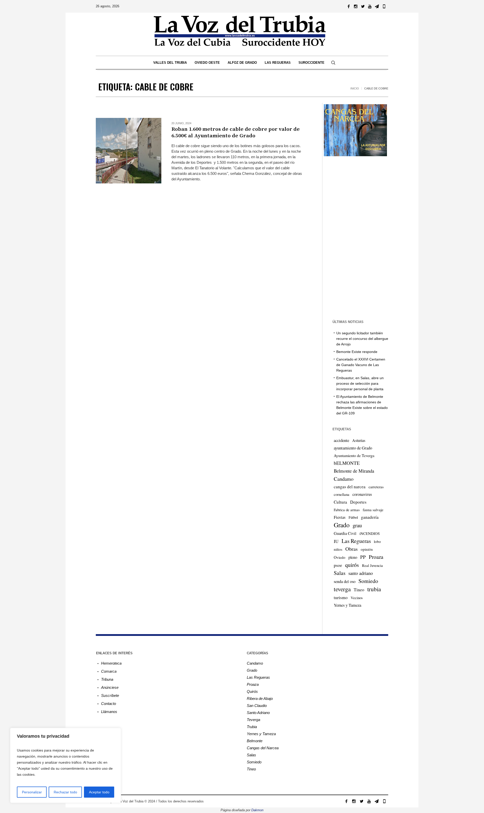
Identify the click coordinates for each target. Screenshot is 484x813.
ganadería (370, 517)
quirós (352, 564)
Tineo (359, 590)
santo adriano (360, 573)
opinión (367, 549)
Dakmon (257, 810)
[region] (65, 765)
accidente (341, 440)
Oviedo (339, 557)
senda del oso (344, 581)
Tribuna (107, 679)
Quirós (252, 691)
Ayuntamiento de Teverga (354, 455)
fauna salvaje (373, 509)
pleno (352, 557)
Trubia (252, 727)
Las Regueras (356, 540)
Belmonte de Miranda (354, 471)
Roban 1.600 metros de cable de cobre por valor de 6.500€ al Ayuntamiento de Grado (235, 132)
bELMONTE (347, 463)
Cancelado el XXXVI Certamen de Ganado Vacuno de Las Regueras (360, 364)
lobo (377, 541)
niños (338, 549)
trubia (374, 589)
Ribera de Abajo (260, 698)
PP (363, 557)
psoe (338, 565)
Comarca (108, 671)
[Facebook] (348, 6)
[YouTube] (370, 6)
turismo (341, 597)
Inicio (354, 88)
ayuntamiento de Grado (353, 448)
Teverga (253, 720)
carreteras (376, 486)
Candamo (343, 478)
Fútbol (353, 517)
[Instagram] (355, 6)
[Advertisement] (200, 223)
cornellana (341, 494)
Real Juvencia (372, 565)
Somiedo (368, 580)
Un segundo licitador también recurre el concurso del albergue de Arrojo (362, 338)
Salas (339, 572)
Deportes (358, 502)
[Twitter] (362, 6)
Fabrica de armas (347, 509)
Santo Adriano (258, 712)
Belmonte (254, 741)
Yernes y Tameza (347, 605)
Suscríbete (110, 695)
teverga (342, 589)
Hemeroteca (111, 663)
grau (357, 525)
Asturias (358, 440)
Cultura (340, 502)
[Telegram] (377, 6)
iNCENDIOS (369, 533)
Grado (342, 525)
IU (336, 541)
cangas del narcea (350, 487)
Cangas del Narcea (263, 748)
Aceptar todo (99, 792)
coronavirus (362, 494)
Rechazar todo (65, 792)
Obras (351, 548)
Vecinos (357, 597)
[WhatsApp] (384, 6)
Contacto (108, 703)
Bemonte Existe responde (356, 352)
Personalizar (32, 792)
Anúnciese (109, 687)
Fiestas (340, 517)
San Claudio (257, 705)
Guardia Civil (345, 533)
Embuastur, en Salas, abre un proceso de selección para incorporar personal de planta (360, 383)
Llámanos (109, 711)
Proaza (376, 556)
